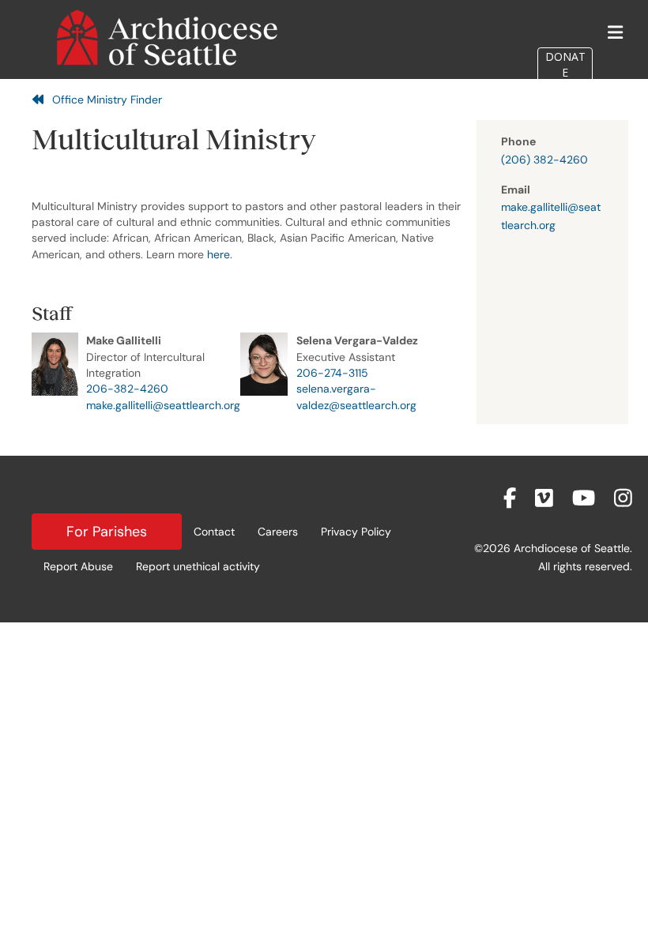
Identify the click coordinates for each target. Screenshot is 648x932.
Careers (278, 531)
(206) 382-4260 (544, 159)
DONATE (565, 64)
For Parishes (106, 531)
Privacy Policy (356, 531)
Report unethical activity (198, 566)
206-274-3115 (332, 373)
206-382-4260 (127, 388)
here (218, 254)
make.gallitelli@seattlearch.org (163, 405)
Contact (214, 531)
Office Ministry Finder (107, 99)
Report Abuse (78, 566)
